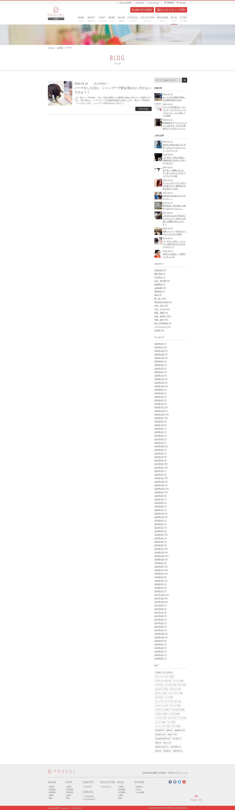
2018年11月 (159, 556)
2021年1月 (159, 478)
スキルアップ (161, 689)
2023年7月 (159, 425)
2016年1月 (159, 655)
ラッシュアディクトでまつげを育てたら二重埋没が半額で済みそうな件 (174, 186)
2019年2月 (159, 545)
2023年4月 (159, 436)
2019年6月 (159, 531)
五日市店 (52, 789)
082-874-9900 (143, 9)
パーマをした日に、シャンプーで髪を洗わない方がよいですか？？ (174, 244)
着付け (167, 743)
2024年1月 (159, 404)
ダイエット (160, 693)
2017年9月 (159, 605)
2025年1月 (159, 375)
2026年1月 (159, 347)
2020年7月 (159, 499)
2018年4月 (159, 581)
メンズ (171, 722)
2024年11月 (159, 383)
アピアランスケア (163, 681)
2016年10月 (159, 637)
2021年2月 (159, 474)
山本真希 (158, 288)
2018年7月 (159, 570)
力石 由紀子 (160, 316)
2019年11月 (159, 513)
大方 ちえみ (160, 309)
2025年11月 (159, 354)
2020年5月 (159, 506)
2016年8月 (159, 644)
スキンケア (175, 689)
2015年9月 (159, 658)
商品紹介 (160, 734)
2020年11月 (159, 485)
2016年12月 (159, 634)
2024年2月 (159, 400)
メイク (181, 718)
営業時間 (170, 3)
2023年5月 (159, 432)
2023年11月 (159, 411)
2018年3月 (159, 584)
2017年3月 (159, 623)
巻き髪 (177, 739)
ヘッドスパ (160, 718)
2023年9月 (159, 418)
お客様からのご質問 (163, 672)
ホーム (51, 48)
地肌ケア (172, 734)
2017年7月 (159, 612)
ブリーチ (175, 705)
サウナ (181, 685)
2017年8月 (159, 609)
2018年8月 (159, 566)
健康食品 (180, 730)
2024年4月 (159, 393)
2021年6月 (159, 460)
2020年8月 (159, 496)
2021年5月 (159, 464)
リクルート (140, 3)
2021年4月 (159, 467)
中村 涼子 (159, 306)
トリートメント (175, 693)
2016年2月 (159, 651)
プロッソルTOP (125, 3)
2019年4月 (159, 538)
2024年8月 (159, 390)
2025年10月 (159, 358)
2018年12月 (159, 552)
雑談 (158, 751)
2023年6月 (159, 429)
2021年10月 (159, 446)
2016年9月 (159, 641)
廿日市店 (52, 792)
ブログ (138, 789)
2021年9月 (159, 450)
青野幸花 (158, 291)
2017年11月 (159, 598)
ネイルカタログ (89, 799)
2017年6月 (159, 616)
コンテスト (170, 685)
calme (51, 795)
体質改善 (159, 730)
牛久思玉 (158, 277)
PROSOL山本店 (161, 302)
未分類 (157, 330)
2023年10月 (159, 414)
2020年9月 (159, 492)
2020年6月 (159, 503)
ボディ (172, 718)
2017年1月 (159, 630)
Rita (50, 798)
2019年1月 (159, 549)
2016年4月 (159, 648)
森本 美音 (158, 274)
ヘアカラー (161, 714)
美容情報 (176, 747)
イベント (178, 681)
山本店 (60, 48)
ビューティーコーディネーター (168, 701)
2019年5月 (159, 535)
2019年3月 (159, 542)
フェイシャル (161, 705)
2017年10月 (159, 602)
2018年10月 (159, 559)
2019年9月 (159, 520)
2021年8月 (159, 453)
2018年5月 (159, 577)
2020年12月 (159, 482)
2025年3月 (159, 368)
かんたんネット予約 (173, 9)
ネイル (159, 697)
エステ (159, 685)
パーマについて (161, 327)
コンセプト (88, 786)
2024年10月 (159, 386)
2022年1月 (159, 443)
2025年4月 (159, 365)
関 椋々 (158, 298)
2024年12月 (159, 379)
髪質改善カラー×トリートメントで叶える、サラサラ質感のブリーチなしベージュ (175, 126)
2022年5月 (159, 439)
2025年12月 (159, 351)
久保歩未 (158, 270)
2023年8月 (159, 421)
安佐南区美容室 (162, 739)
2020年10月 (159, 489)
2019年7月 (159, 528)
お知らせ (139, 786)
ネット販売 (140, 792)
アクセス (182, 3)
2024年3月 (159, 397)
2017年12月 (159, 595)
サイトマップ (154, 3)
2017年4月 (159, 619)
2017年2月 (159, 627)
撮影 (158, 743)
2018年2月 (159, 588)
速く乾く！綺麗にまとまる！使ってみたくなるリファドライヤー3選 (174, 173)
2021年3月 (159, 471)
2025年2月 (159, 372)
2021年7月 (159, 457)
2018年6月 (159, 574)
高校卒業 (177, 751)
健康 (169, 730)
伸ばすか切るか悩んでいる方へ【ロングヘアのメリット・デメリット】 (174, 148)
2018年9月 (159, 563)
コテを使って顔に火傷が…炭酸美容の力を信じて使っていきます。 (174, 160)
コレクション (106, 786)
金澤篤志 (158, 284)
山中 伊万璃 (160, 281)
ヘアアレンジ (161, 710)
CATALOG (88, 792)
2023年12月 (159, 407)
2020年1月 (159, 510)
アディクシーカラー (164, 677)
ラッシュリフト (162, 726)
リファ (176, 726)
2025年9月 (159, 361)
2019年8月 (159, 524)
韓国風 (167, 751)
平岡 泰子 (159, 320)
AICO (156, 295)
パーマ (168, 697)
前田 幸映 (159, 313)
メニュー (160, 722)
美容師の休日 (161, 747)
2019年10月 (159, 517)
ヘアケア (174, 714)
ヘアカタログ (177, 710)
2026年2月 (159, 344)
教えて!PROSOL (161, 323)
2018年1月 (159, 591)
